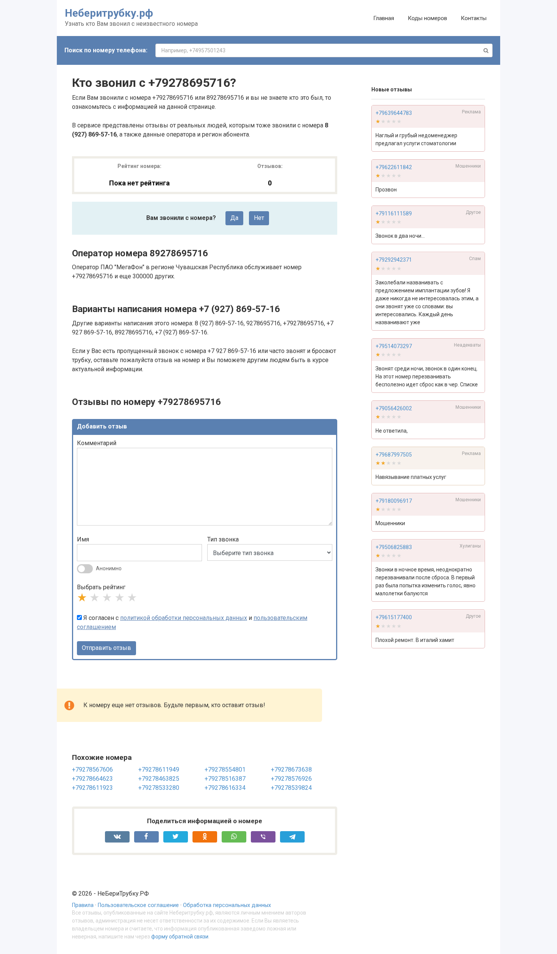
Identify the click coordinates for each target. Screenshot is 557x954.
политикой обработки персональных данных (183, 617)
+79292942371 (394, 260)
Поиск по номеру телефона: (105, 50)
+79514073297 (394, 346)
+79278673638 (291, 769)
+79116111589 (394, 213)
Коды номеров (427, 18)
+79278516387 (225, 778)
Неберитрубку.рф (109, 13)
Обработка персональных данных (227, 905)
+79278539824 (291, 787)
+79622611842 (394, 167)
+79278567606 (92, 769)
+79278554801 (225, 769)
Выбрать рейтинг (101, 587)
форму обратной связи (179, 937)
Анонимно (109, 568)
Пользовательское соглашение (138, 905)
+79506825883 (394, 547)
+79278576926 (291, 778)
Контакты (474, 18)
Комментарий (96, 443)
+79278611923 (92, 787)
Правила (83, 905)
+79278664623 (92, 778)
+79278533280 (158, 787)
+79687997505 (394, 455)
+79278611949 (158, 769)
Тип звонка (223, 539)
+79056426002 (394, 408)
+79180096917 (394, 501)
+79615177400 (394, 618)
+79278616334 (225, 787)
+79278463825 (158, 778)
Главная (383, 18)
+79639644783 (394, 113)
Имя (83, 539)
